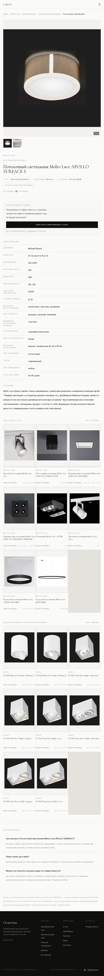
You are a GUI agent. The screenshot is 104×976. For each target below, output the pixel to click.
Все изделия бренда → (15, 160)
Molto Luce (15, 14)
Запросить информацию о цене (52, 225)
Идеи (65, 940)
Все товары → (93, 420)
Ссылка (10, 191)
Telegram (23, 191)
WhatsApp (8, 940)
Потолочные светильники (49, 14)
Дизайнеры (68, 931)
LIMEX (5, 14)
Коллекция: (43, 179)
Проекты (67, 936)
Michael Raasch (29, 14)
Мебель (44, 950)
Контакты (67, 945)
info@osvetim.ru (92, 927)
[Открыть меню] (99, 4)
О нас (65, 927)
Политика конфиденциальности (63, 969)
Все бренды (46, 955)
